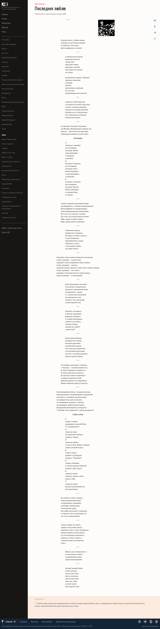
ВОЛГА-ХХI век (8, 152)
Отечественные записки (12, 193)
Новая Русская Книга (11, 179)
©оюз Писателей (9, 139)
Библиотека (6, 23)
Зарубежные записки (11, 161)
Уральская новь (9, 217)
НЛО (4, 106)
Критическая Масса (10, 170)
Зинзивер (6, 71)
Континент (6, 166)
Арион (5, 148)
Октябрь (5, 188)
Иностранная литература (13, 84)
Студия (5, 213)
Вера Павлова (40, 4)
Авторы (4, 18)
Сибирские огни (9, 197)
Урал (4, 129)
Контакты (34, 621)
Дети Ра (5, 53)
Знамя (4, 75)
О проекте (23, 621)
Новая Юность (8, 111)
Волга (4, 48)
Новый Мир (7, 124)
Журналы (5, 27)
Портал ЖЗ (6, 232)
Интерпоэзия (7, 88)
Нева (4, 97)
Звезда (5, 62)
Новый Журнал (8, 120)
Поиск (4, 31)
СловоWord (7, 201)
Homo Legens (7, 144)
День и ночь (7, 157)
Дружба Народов (9, 57)
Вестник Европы (9, 44)
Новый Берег (7, 115)
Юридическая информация (150, 626)
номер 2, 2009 (61, 14)
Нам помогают (47, 621)
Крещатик (6, 93)
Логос (4, 175)
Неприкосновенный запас (13, 102)
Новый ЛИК (7, 184)
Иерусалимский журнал (12, 80)
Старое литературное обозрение (11, 207)
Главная (5, 14)
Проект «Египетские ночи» (11, 228)
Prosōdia (5, 40)
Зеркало (5, 66)
